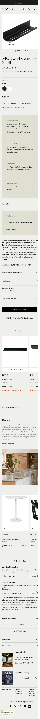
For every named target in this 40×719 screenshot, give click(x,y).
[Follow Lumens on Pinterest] (15, 706)
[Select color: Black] (3, 375)
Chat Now (21, 624)
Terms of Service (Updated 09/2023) (32, 692)
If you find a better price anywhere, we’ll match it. (20, 188)
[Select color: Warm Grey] (5, 534)
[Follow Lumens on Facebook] (10, 706)
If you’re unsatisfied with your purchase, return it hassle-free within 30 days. (20, 168)
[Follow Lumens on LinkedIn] (29, 706)
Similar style (7, 331)
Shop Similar (16, 369)
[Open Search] (24, 9)
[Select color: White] (3, 534)
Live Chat (12, 132)
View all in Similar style (10, 407)
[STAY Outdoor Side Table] (15, 509)
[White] (10, 88)
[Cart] (29, 10)
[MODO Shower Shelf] (20, 31)
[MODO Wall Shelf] (15, 349)
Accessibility (6, 689)
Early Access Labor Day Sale (20, 2)
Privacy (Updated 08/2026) (18, 691)
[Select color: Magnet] (7, 534)
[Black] (4, 88)
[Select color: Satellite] (35, 534)
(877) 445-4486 (25, 132)
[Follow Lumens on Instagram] (19, 706)
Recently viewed (20, 331)
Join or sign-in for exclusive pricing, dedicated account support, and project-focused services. (20, 149)
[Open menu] (34, 9)
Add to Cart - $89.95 (19, 309)
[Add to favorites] (35, 59)
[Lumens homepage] (7, 9)
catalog (27, 678)
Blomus (17, 68)
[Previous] (4, 2)
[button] (9, 71)
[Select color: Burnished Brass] (32, 375)
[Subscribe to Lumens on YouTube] (24, 706)
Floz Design (8, 68)
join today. (25, 659)
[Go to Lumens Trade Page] (7, 660)
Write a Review (27, 71)
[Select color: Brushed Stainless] (5, 375)
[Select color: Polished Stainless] (7, 375)
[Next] (34, 2)
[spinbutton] (29, 98)
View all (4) (10, 44)
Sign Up (33, 576)
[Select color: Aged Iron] (30, 375)
